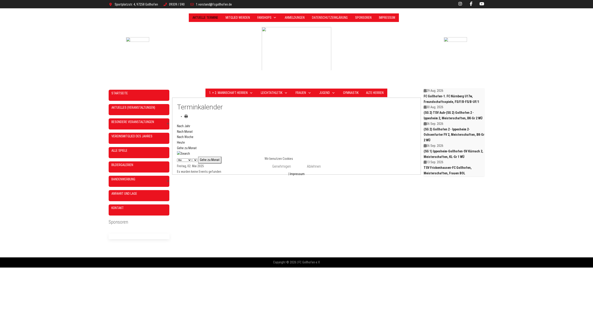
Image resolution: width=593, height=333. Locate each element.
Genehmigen (281, 166)
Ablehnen (314, 166)
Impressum (297, 174)
